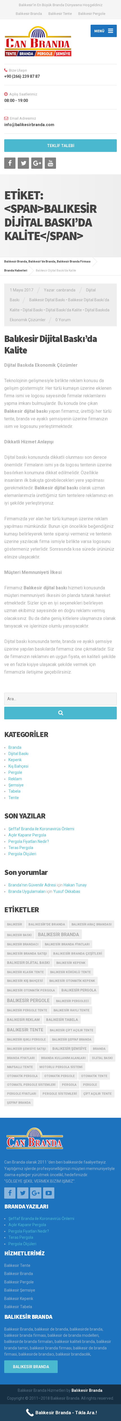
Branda (14, 747)
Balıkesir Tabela (62, 1020)
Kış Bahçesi (18, 766)
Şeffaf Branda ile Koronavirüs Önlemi (41, 829)
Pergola (69, 1085)
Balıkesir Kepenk (18, 1298)
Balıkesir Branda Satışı (27, 953)
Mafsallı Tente (20, 1067)
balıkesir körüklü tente (70, 972)
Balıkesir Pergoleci (72, 1001)
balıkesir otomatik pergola (31, 990)
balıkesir (14, 924)
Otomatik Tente (94, 1076)
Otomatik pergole (59, 1076)
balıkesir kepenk (70, 963)
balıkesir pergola (78, 990)
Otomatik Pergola (22, 1076)
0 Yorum (63, 320)
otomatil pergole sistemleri (31, 1085)
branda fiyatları (21, 1058)
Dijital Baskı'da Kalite (64, 310)
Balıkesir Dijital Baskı (47, 300)
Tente (13, 797)
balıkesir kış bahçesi (25, 981)
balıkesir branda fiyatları (67, 944)
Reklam (15, 779)
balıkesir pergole (28, 1000)
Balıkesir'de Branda (46, 924)
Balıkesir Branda (29, 14)
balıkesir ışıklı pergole (26, 1039)
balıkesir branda (58, 934)
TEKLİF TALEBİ (60, 145)
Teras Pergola (20, 847)
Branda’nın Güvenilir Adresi (32, 885)
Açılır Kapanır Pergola (27, 835)
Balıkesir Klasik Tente (25, 972)
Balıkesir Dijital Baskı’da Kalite (50, 344)
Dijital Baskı (33, 310)
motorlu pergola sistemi (60, 1067)
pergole (90, 1085)
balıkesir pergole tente (27, 1010)
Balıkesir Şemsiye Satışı (26, 1049)
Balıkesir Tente (60, 14)
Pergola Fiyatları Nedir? (28, 841)
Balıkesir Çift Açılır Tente (71, 1030)
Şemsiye (16, 785)
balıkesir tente (25, 1029)
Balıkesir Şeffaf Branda (71, 1039)
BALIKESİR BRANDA (31, 1367)
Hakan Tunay (75, 885)
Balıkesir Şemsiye (19, 1290)
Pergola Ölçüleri (22, 854)
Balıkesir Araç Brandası (91, 924)
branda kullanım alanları (63, 1058)
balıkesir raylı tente (71, 1010)
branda (99, 1049)
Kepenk (15, 760)
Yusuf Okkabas (66, 891)
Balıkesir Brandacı (22, 944)
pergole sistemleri (59, 1094)
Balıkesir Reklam (23, 1020)
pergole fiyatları (21, 1094)
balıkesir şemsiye (69, 1048)
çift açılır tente (97, 1094)
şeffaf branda (19, 1103)
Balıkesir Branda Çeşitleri (77, 953)
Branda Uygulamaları (27, 891)
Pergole (15, 772)
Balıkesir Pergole (91, 14)
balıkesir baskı (19, 935)
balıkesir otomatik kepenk (72, 981)
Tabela (14, 791)
